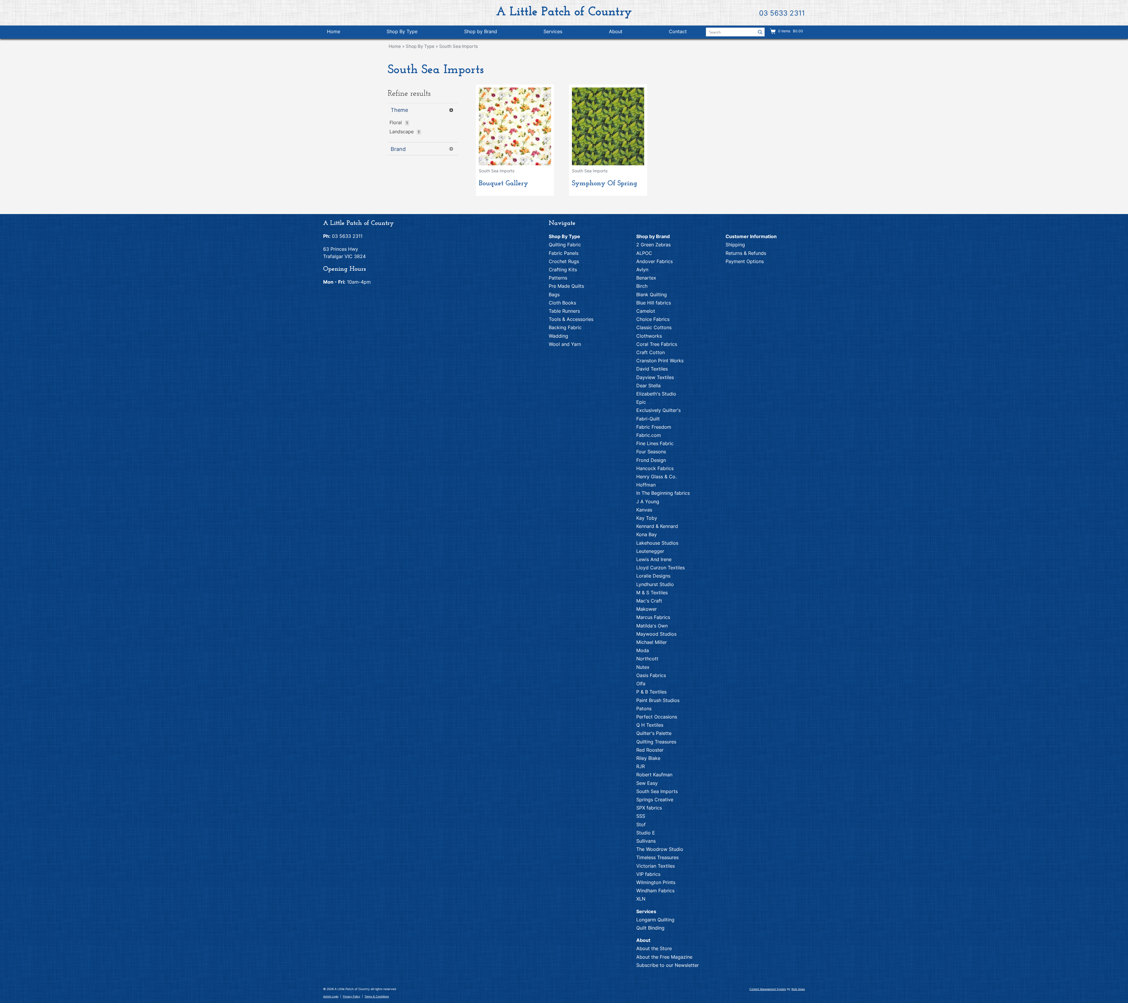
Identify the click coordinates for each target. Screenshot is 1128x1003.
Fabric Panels (563, 253)
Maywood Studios (656, 634)
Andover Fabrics (654, 261)
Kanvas (644, 510)
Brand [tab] (398, 149)
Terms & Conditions (377, 996)
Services (552, 31)
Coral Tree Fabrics (656, 344)
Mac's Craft (649, 601)
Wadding (558, 336)
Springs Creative (654, 799)
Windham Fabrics (655, 890)
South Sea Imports (458, 46)
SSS (640, 816)
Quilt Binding (650, 928)
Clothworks (649, 336)
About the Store (654, 948)
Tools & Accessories (571, 319)
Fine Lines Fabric (655, 443)
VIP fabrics (648, 874)
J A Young (647, 501)
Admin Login (330, 996)
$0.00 (797, 31)
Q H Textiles (649, 725)
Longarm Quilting (655, 920)
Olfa (640, 683)
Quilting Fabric (565, 245)
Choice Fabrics (652, 319)
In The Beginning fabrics (663, 493)
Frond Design (651, 460)
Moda (642, 650)
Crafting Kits (563, 269)
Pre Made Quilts (566, 286)
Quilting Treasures (656, 742)
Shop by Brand (480, 31)
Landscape (402, 131)
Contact (678, 31)
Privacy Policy (351, 996)
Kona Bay (646, 534)
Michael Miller (651, 642)
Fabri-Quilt (648, 419)
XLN (640, 899)
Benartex (646, 278)
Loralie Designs (653, 576)
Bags (554, 294)
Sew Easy (647, 783)
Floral (396, 122)
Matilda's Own (652, 626)
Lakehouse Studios (657, 543)
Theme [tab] (399, 110)
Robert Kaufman (654, 775)
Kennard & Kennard (657, 526)
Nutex (642, 667)
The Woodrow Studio (659, 849)
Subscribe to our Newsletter (667, 965)
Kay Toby (646, 518)
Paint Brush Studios (657, 700)
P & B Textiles (651, 692)
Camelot (645, 311)
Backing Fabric (565, 327)
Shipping (735, 245)
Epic (641, 402)
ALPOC (644, 253)
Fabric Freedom (653, 427)
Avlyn (642, 269)
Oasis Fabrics (651, 675)
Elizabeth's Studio (656, 394)
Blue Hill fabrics (653, 303)
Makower (646, 609)
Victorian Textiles (655, 866)
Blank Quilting (651, 294)
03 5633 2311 (782, 13)
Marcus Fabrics (653, 617)
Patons (644, 708)
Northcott (647, 659)
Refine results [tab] (409, 94)
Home (333, 31)
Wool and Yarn (565, 344)
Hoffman (646, 485)
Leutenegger (650, 551)
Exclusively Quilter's (658, 410)
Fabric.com (648, 435)
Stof (641, 824)
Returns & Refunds (746, 253)
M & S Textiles (652, 592)
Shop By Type (402, 31)
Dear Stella (648, 385)
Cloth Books (562, 303)
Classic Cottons (654, 327)
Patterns (558, 278)
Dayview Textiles (655, 377)
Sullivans (646, 841)
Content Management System (767, 989)
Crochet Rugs (564, 261)
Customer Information (751, 236)
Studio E (645, 833)
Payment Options (745, 261)
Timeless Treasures (657, 857)
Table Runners (564, 311)
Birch (641, 286)
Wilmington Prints (655, 882)
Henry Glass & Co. (656, 476)
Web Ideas (798, 989)
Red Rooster (650, 750)
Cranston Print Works (660, 360)
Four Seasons (651, 452)
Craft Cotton (650, 352)
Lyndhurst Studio (655, 584)
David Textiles (652, 369)
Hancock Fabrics (655, 468)
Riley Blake (648, 758)
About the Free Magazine (664, 957)
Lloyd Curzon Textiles (660, 568)
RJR (640, 766)
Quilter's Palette (654, 733)
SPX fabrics (649, 808)
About (615, 31)
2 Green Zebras (653, 245)
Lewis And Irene (654, 559)
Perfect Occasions (656, 717)
